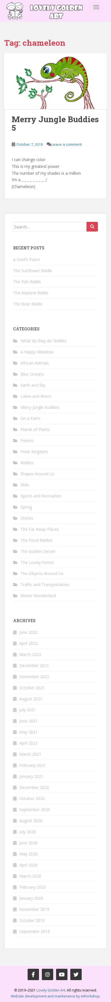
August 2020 (30, 820)
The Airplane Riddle (30, 292)
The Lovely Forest (37, 562)
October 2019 (32, 920)
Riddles (27, 462)
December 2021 (34, 665)
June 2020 (28, 842)
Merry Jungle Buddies (39, 407)
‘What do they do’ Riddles (43, 340)
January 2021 (31, 776)
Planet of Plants (35, 429)
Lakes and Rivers (36, 396)
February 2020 (32, 887)
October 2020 (32, 798)
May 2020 (28, 854)
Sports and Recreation (40, 496)
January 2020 (31, 898)
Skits (24, 485)
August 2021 (30, 698)
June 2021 (28, 721)
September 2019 (34, 931)
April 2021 (28, 743)
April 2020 (28, 865)
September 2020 (34, 809)
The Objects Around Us (41, 573)
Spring (26, 507)
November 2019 (34, 909)
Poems (27, 440)
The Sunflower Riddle (32, 270)
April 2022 (28, 643)
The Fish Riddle (27, 281)
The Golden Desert (38, 551)
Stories (26, 518)
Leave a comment (66, 144)
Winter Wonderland (38, 595)
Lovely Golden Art (50, 990)
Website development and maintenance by (55, 996)
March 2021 (30, 754)
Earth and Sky (33, 385)
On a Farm (30, 418)
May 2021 (28, 732)
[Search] (92, 227)
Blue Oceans (32, 374)
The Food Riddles (36, 540)
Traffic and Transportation (44, 584)
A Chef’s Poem (26, 259)
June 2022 (28, 632)
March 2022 (30, 654)
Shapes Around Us (37, 473)
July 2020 (27, 831)
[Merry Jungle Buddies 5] (55, 81)
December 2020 (34, 787)
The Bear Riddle (27, 304)
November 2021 (34, 676)
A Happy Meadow (36, 352)
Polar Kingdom (34, 451)
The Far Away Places (39, 529)
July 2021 (27, 710)
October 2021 (32, 687)
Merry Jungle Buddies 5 (55, 123)
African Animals (34, 363)
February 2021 (32, 765)
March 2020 (30, 876)
